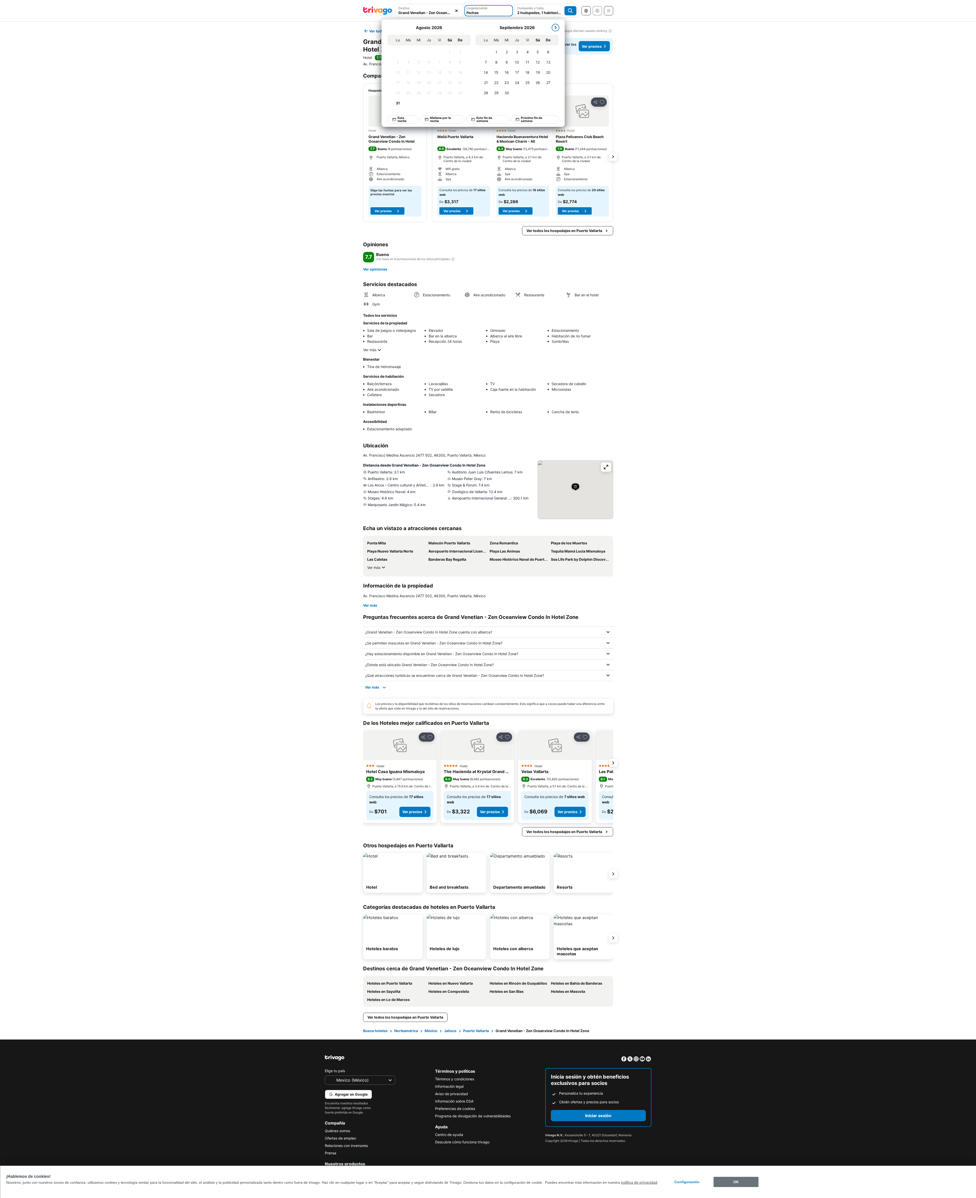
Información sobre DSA (454, 1101)
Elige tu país (335, 1071)
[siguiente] (555, 28)
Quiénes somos (337, 1131)
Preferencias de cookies (455, 1108)
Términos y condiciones (454, 1079)
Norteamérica (406, 1031)
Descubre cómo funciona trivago (462, 1142)
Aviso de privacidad (451, 1094)
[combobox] (429, 12)
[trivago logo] (377, 11)
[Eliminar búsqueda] (456, 10)
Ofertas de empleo (340, 1138)
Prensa (330, 1153)
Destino (403, 8)
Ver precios (592, 46)
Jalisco (450, 1031)
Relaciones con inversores (346, 1145)
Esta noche (401, 119)
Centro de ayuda (449, 1134)
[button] (582, 111)
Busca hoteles (375, 1031)
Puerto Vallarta (476, 1031)
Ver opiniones (375, 269)
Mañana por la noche (440, 119)
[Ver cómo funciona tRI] (453, 259)
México (431, 1031)
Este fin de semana (484, 119)
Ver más (369, 350)
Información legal (449, 1086)
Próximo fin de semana (531, 119)
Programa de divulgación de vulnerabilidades (473, 1116)
